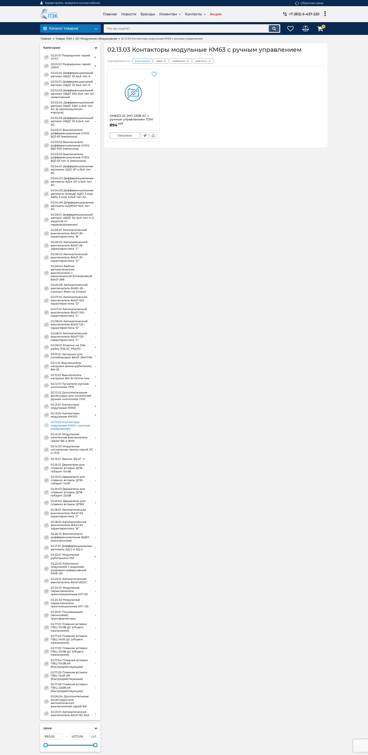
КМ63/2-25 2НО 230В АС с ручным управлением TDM (131, 119)
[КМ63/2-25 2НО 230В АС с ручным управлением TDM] (133, 92)
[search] (274, 28)
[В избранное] (154, 74)
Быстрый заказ (145, 135)
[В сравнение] (153, 135)
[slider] (45, 745)
